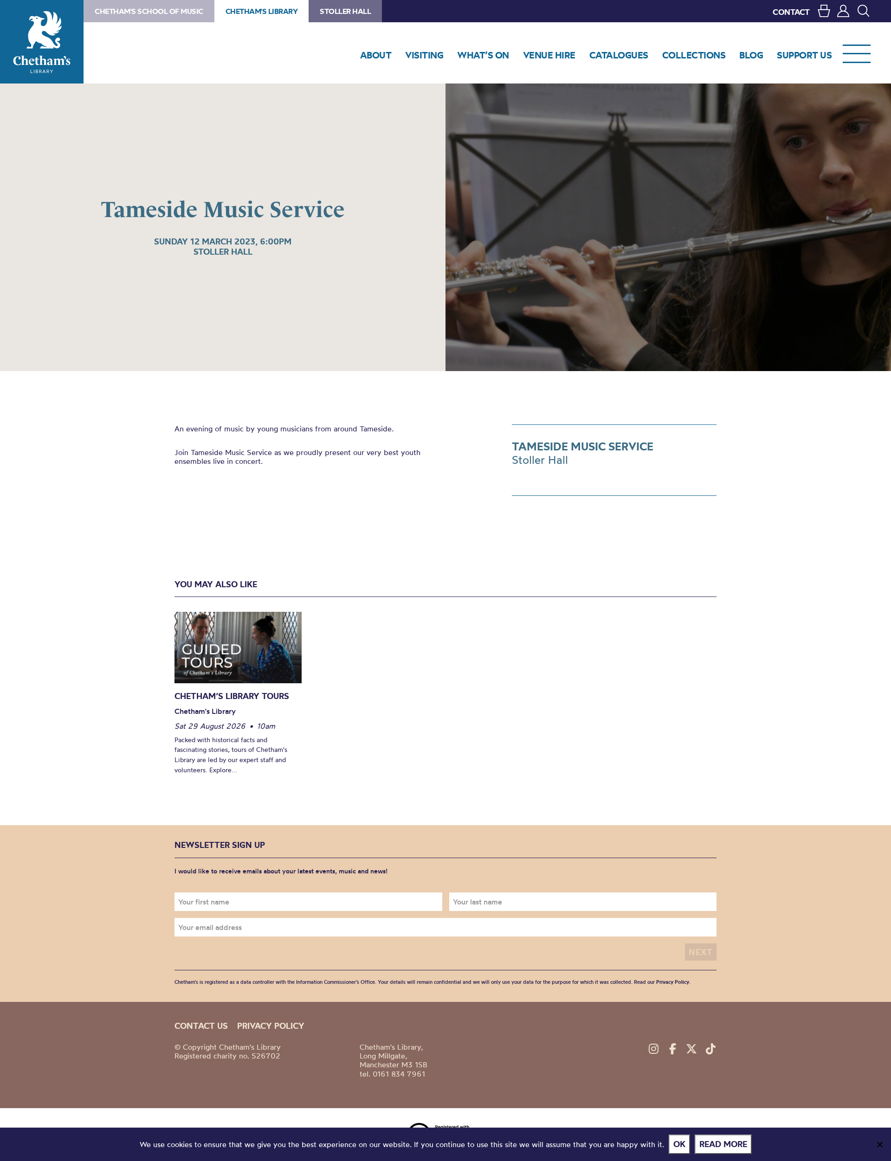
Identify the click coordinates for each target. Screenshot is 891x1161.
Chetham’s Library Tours (231, 696)
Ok (679, 1144)
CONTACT (791, 12)
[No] (879, 1144)
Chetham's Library (42, 41)
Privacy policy (270, 1025)
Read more (723, 1144)
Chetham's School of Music (149, 11)
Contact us (201, 1025)
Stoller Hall (345, 11)
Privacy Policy (672, 982)
